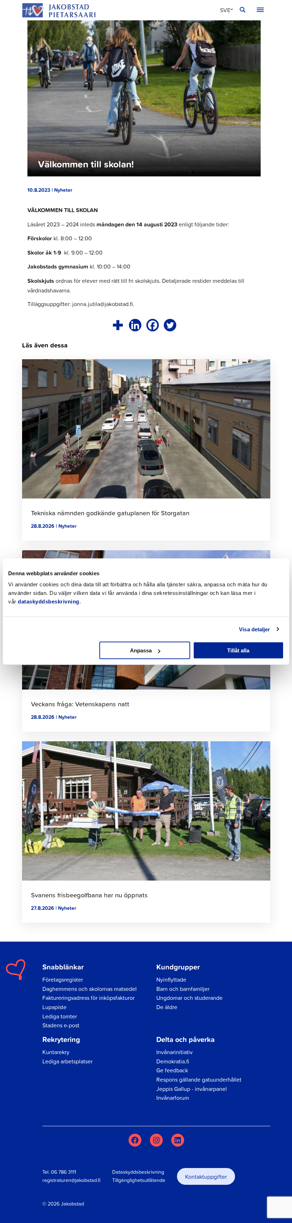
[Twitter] (170, 325)
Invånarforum (172, 1098)
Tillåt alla (238, 650)
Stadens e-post (60, 1025)
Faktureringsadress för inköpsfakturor (88, 998)
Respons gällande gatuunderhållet (198, 1079)
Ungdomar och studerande (189, 998)
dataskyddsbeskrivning (48, 601)
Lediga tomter (59, 1016)
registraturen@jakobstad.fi (71, 1180)
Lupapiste (54, 1007)
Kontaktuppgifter (206, 1177)
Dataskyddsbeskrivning (138, 1172)
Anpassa (141, 650)
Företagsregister (62, 979)
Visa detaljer (254, 629)
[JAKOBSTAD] (58, 10)
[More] (117, 325)
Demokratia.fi (172, 1061)
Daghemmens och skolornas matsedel (89, 989)
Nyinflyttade (171, 979)
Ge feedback (172, 1070)
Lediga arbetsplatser (67, 1061)
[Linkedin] (135, 325)
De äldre (166, 1007)
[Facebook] (152, 325)
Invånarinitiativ (174, 1052)
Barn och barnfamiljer (182, 989)
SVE (225, 10)
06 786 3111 (63, 1172)
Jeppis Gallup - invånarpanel (191, 1089)
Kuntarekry (55, 1052)
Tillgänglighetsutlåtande (138, 1180)
